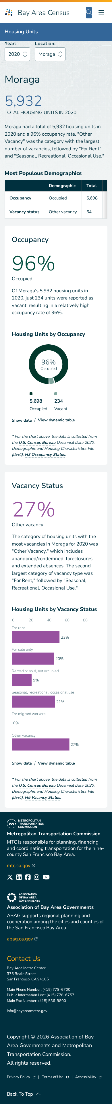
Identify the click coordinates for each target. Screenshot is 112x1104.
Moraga (46, 54)
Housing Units (21, 31)
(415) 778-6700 (56, 989)
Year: (10, 43)
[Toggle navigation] (101, 12)
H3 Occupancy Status (45, 454)
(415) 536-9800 (52, 1000)
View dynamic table (56, 420)
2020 (14, 54)
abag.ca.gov (22, 939)
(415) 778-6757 (60, 995)
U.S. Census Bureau (37, 442)
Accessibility (88, 1077)
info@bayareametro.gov (27, 1010)
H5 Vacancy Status (42, 797)
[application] (56, 686)
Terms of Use (55, 1077)
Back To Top (20, 1094)
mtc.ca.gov (21, 866)
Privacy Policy (21, 1077)
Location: (45, 43)
